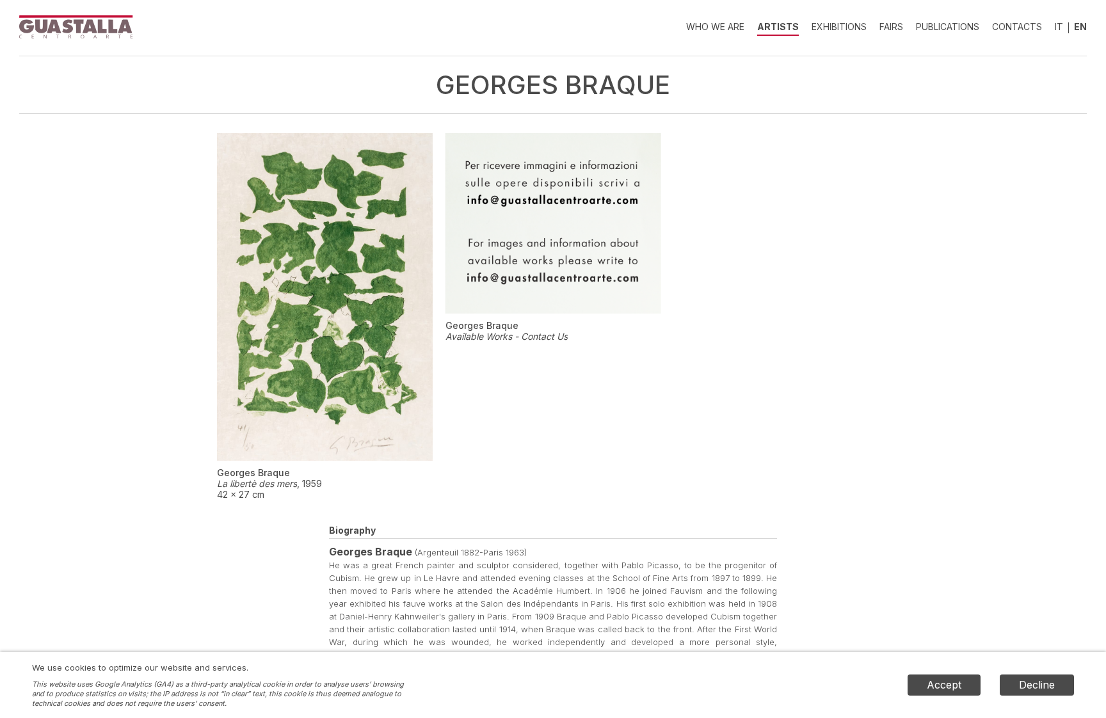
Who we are (715, 26)
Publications (947, 26)
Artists (778, 26)
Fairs (891, 26)
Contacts (1017, 26)
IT (1059, 26)
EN (1080, 26)
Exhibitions (839, 26)
